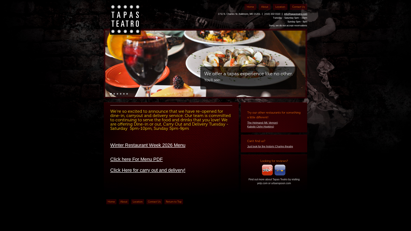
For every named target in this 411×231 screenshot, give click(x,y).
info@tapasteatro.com (295, 14)
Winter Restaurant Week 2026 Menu (147, 145)
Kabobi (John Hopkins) (260, 126)
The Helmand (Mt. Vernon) (262, 122)
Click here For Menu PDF (136, 159)
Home (250, 6)
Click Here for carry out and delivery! (147, 170)
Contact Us (298, 6)
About (264, 6)
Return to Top (174, 201)
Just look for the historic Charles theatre (270, 146)
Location (280, 6)
